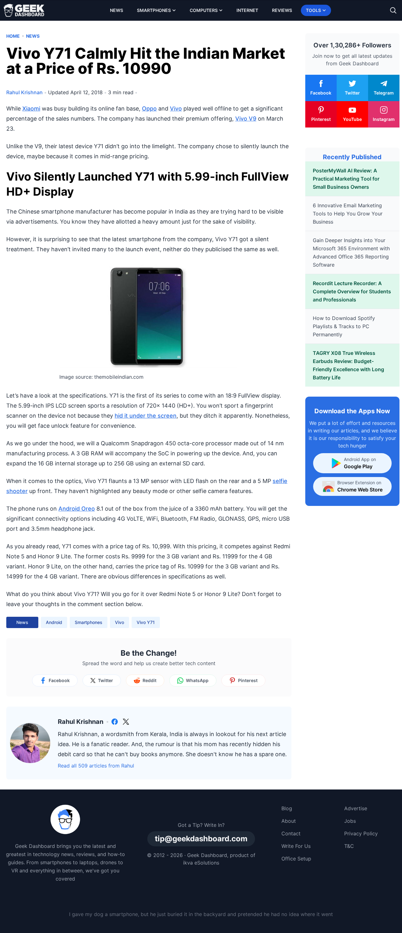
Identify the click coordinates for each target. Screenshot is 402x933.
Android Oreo (76, 508)
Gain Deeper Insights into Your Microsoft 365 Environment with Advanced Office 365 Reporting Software (351, 252)
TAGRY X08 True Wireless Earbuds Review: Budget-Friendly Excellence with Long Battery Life (348, 365)
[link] (114, 722)
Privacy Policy (361, 833)
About (288, 821)
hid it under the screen (146, 415)
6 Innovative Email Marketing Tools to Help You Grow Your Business (348, 213)
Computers (204, 10)
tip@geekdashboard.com (201, 838)
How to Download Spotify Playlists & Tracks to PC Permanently (344, 326)
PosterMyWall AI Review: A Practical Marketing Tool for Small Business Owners (346, 178)
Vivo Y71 (146, 622)
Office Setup (296, 858)
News (116, 10)
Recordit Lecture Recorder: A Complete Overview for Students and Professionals (352, 291)
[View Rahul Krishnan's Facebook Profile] (114, 722)
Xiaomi (31, 108)
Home (13, 36)
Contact (291, 833)
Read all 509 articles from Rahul (96, 765)
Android (54, 622)
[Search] (393, 10)
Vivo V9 (245, 118)
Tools (313, 10)
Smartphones (154, 10)
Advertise (355, 808)
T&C (349, 846)
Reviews (282, 10)
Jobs (350, 821)
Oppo (149, 108)
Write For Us (296, 846)
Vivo (176, 108)
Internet (247, 10)
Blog (286, 808)
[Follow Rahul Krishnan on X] (126, 722)
